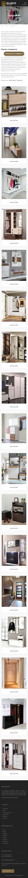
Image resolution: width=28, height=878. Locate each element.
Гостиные (5, 835)
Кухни (4, 829)
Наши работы (6, 814)
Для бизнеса (5, 841)
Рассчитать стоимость (14, 54)
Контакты (5, 818)
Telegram (19, 80)
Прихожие (5, 833)
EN (24, 4)
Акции (4, 810)
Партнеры (5, 816)
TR (26, 4)
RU (23, 4)
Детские (4, 837)
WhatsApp (12, 80)
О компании (5, 808)
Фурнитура (5, 843)
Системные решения (18, 875)
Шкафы (4, 831)
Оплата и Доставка (7, 812)
